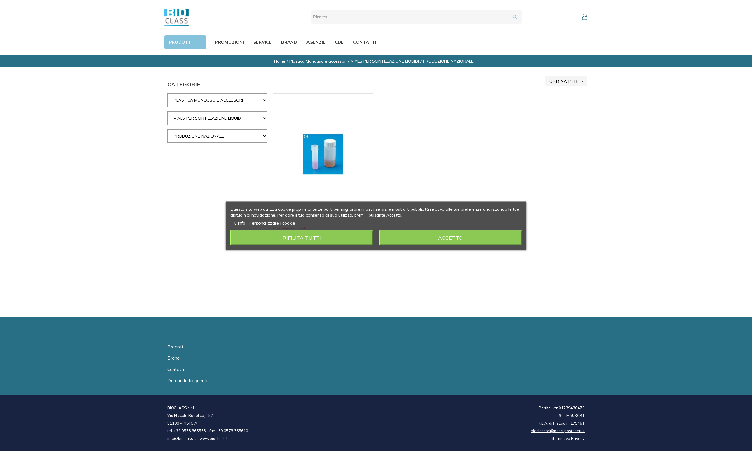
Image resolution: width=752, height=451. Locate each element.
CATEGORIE (183, 84)
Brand (173, 358)
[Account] (585, 17)
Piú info (237, 223)
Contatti (175, 369)
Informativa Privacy (567, 438)
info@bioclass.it (182, 438)
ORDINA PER (567, 81)
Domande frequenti (187, 380)
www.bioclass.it (213, 438)
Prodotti (175, 347)
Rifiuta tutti (302, 237)
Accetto (450, 237)
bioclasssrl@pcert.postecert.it (558, 430)
